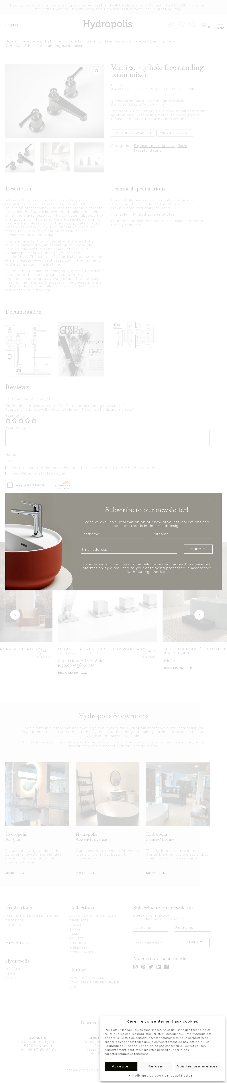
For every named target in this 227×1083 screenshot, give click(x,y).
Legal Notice (181, 1075)
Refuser (156, 1066)
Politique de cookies (150, 1075)
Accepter (121, 1066)
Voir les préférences (197, 1066)
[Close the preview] (212, 503)
